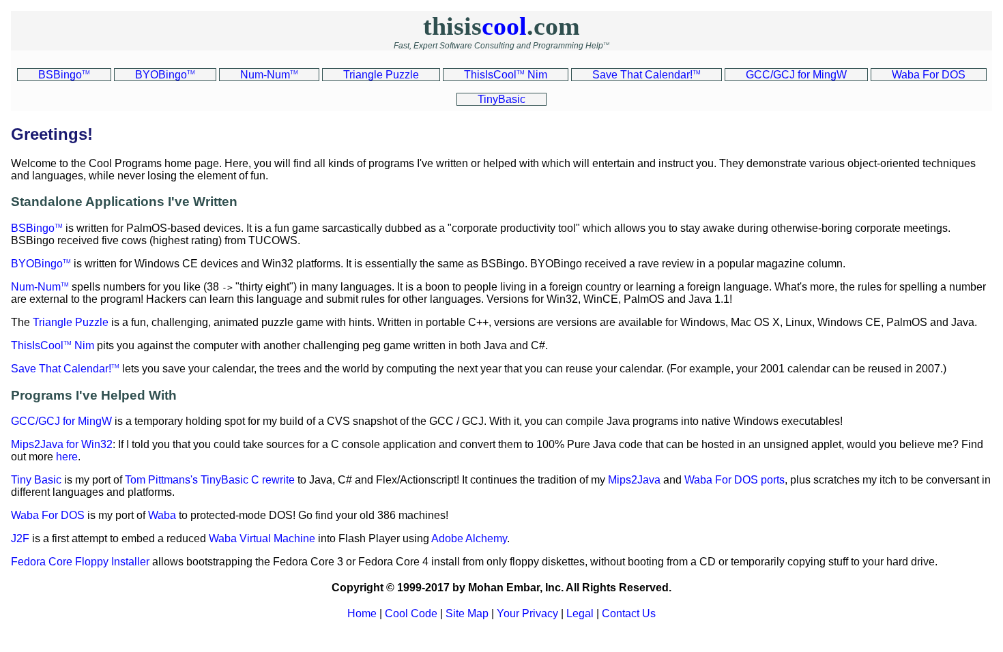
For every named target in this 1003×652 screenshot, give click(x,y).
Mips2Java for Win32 (62, 444)
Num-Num (40, 287)
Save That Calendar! (65, 368)
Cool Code (411, 613)
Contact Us (629, 613)
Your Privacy (527, 613)
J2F (20, 538)
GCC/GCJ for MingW (61, 421)
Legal (580, 613)
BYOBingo (41, 263)
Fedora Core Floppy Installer (80, 561)
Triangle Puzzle (70, 322)
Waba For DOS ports (734, 480)
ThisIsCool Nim (52, 345)
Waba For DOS (48, 515)
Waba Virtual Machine (262, 538)
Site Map (467, 613)
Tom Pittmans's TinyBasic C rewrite (210, 480)
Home (362, 613)
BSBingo (37, 228)
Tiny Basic (36, 480)
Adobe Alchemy (469, 538)
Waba (162, 515)
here (67, 456)
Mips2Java (634, 480)
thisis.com (501, 26)
